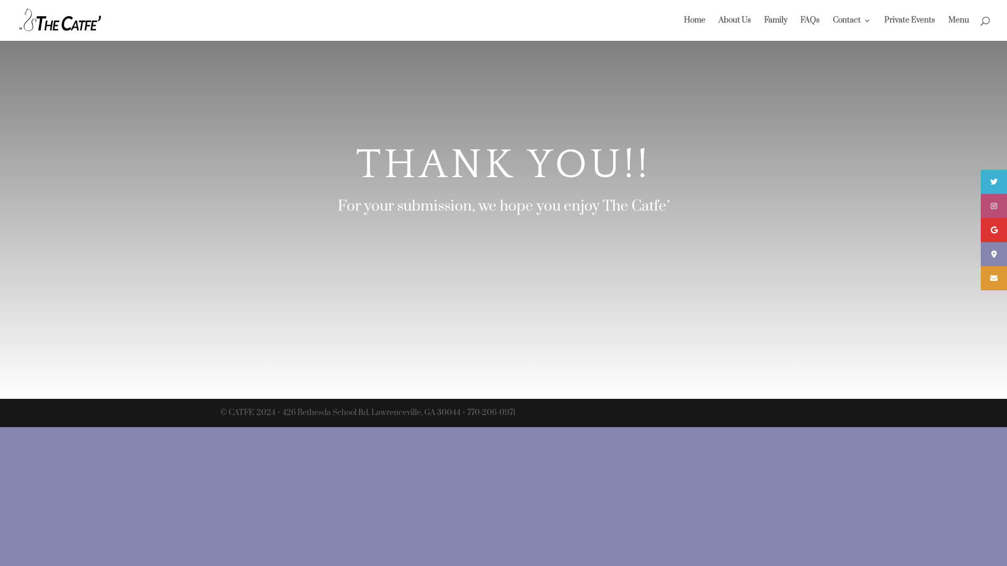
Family (775, 21)
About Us (735, 21)
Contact (847, 21)
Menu (958, 21)
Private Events (909, 21)
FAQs (810, 21)
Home (694, 21)
